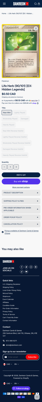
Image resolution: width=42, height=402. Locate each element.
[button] (21, 100)
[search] (35, 3)
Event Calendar (8, 299)
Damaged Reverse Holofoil (13, 149)
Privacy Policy (7, 311)
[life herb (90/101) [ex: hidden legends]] (35, 28)
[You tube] (26, 271)
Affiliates (6, 302)
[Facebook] (21, 267)
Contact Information (10, 320)
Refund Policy (8, 293)
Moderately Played (10, 119)
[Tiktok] (21, 271)
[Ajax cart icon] (38, 3)
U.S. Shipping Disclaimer (11, 284)
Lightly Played (19, 113)
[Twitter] (26, 267)
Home (4, 13)
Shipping (4, 97)
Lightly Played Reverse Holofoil (14, 137)
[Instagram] (31, 267)
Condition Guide (8, 305)
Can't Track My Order (10, 317)
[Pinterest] (35, 267)
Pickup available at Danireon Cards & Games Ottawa (21, 232)
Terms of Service (9, 314)
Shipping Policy (8, 287)
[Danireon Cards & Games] (21, 4)
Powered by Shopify (21, 378)
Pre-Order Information (11, 308)
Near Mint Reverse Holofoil (13, 131)
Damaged (24, 119)
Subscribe (32, 357)
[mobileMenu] (4, 3)
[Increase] (16, 166)
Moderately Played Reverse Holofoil (16, 143)
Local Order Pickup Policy (12, 290)
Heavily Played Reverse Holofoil (15, 155)
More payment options (21, 187)
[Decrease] (4, 166)
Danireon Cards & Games (28, 375)
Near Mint (7, 113)
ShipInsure (6, 296)
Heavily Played (8, 125)
